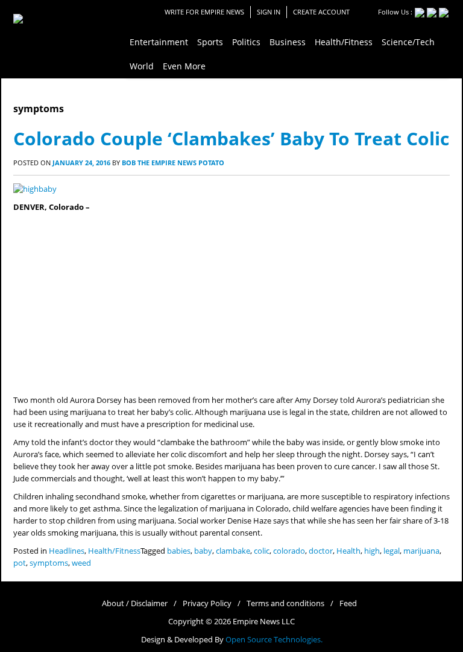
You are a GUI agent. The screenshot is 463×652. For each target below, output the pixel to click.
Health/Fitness (114, 551)
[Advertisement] (231, 304)
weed (81, 563)
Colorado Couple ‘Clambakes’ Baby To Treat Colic (231, 138)
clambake (233, 551)
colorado (289, 551)
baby (203, 551)
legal (391, 551)
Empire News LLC (264, 621)
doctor (321, 551)
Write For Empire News (204, 11)
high (372, 551)
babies (179, 551)
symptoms (49, 563)
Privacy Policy (207, 603)
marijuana (421, 551)
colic (261, 551)
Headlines (66, 551)
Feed (348, 603)
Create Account (321, 11)
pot (19, 563)
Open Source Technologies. (274, 640)
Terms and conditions (285, 603)
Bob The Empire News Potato (173, 162)
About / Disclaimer (135, 603)
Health (348, 551)
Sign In (268, 11)
